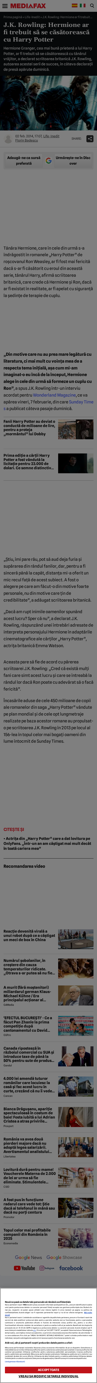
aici (34, 1330)
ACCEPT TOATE (48, 1370)
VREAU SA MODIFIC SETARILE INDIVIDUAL (48, 1376)
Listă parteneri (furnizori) (15, 1362)
